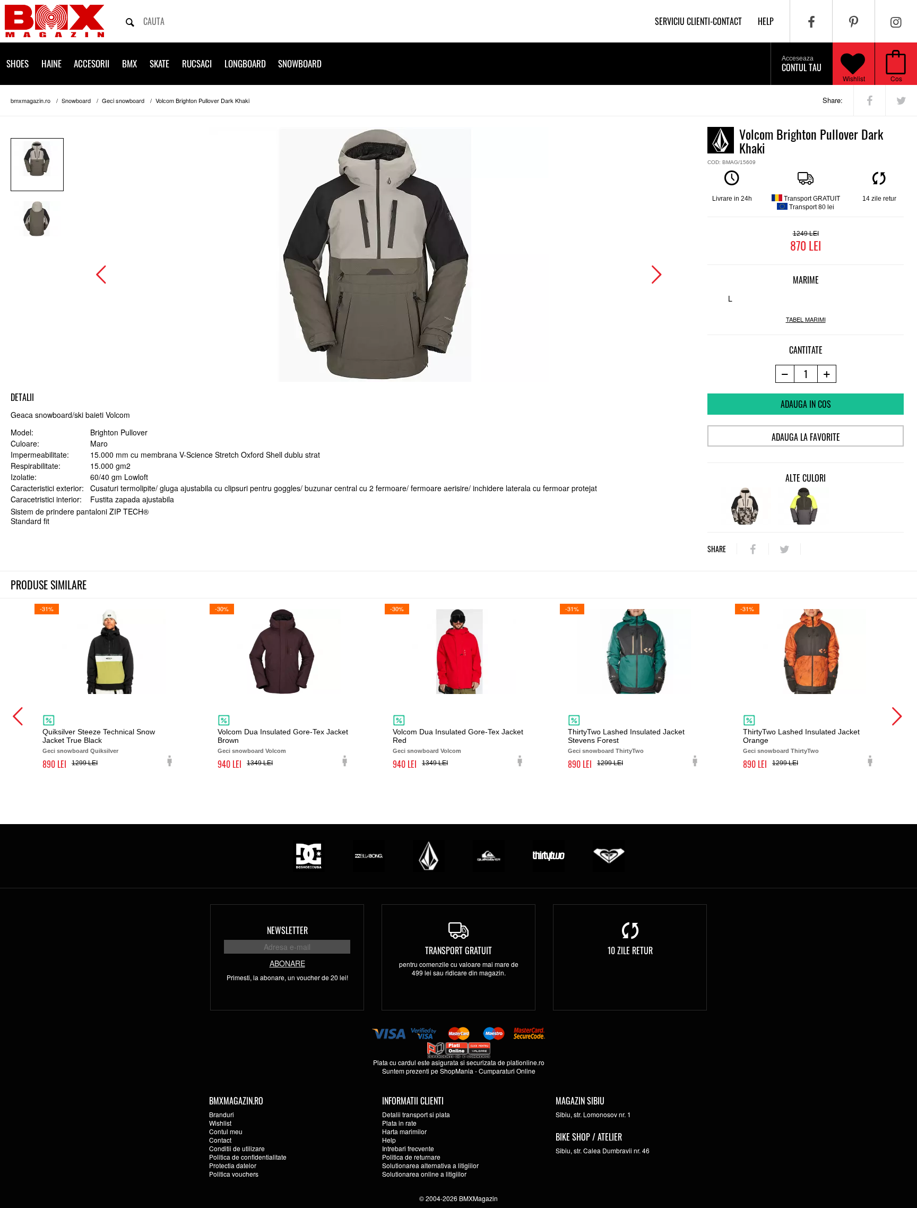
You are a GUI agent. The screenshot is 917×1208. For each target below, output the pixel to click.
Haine (51, 63)
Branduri (221, 1114)
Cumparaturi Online (507, 1070)
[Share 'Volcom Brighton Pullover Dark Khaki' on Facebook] (869, 100)
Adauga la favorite (806, 437)
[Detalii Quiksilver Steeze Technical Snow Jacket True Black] (108, 651)
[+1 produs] (827, 374)
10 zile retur (630, 950)
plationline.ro (525, 1062)
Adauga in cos (806, 404)
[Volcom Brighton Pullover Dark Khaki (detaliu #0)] (37, 164)
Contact (220, 1139)
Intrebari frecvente (408, 1148)
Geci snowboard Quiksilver (80, 751)
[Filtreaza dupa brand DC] (309, 854)
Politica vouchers (233, 1173)
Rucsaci (197, 63)
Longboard (245, 63)
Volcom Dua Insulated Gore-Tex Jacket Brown (283, 735)
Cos (896, 78)
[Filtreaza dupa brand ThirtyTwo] (549, 854)
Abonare (287, 963)
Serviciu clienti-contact (698, 21)
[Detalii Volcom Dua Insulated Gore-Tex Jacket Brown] (284, 651)
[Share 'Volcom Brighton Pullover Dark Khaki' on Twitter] (901, 100)
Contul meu (226, 1131)
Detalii (22, 397)
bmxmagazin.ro (30, 100)
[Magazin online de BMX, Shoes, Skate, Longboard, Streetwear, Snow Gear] (54, 21)
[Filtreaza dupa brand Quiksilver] (489, 854)
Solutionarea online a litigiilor (424, 1173)
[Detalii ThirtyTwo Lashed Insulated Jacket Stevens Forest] (634, 651)
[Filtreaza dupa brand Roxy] (609, 854)
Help (389, 1139)
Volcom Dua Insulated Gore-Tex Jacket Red (458, 735)
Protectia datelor (232, 1165)
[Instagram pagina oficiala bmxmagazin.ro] (896, 21)
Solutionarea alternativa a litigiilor (430, 1165)
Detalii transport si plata (416, 1114)
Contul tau (801, 64)
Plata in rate (399, 1122)
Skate (159, 63)
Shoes (17, 63)
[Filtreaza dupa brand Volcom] (429, 854)
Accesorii (91, 63)
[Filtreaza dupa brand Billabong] (369, 854)
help (766, 21)
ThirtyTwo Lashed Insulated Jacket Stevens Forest (626, 735)
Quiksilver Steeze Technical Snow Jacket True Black (98, 735)
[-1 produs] (784, 374)
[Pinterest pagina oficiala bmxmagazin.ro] (854, 21)
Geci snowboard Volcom (252, 751)
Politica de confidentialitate (248, 1156)
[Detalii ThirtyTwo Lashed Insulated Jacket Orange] (809, 651)
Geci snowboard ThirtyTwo (606, 751)
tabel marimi (806, 319)
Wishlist (854, 78)
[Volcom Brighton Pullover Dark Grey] (803, 506)
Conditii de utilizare (237, 1148)
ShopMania (456, 1070)
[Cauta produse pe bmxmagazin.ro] (130, 21)
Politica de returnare (411, 1156)
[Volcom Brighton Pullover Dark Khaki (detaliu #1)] (37, 224)
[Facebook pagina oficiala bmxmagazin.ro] (811, 21)
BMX (129, 63)
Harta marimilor (404, 1131)
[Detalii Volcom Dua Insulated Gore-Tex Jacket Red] (459, 651)
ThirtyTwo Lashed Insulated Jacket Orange (801, 735)
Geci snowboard (123, 100)
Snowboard (300, 63)
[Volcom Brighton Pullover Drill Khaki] (746, 506)
